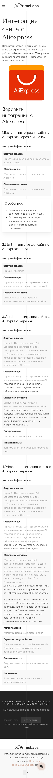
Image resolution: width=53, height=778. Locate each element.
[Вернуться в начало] (26, 5)
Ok (27, 772)
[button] (3, 5)
